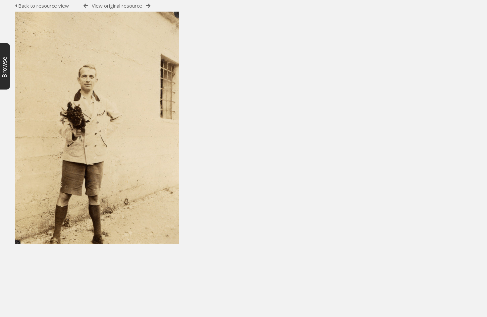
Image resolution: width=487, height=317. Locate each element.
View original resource (117, 5)
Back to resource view (43, 5)
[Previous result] (85, 5)
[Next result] (148, 5)
